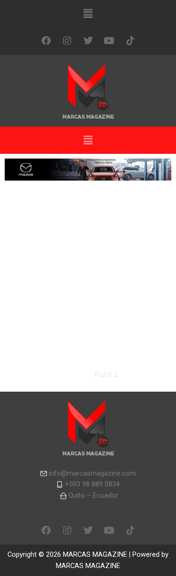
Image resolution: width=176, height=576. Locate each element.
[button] (88, 13)
